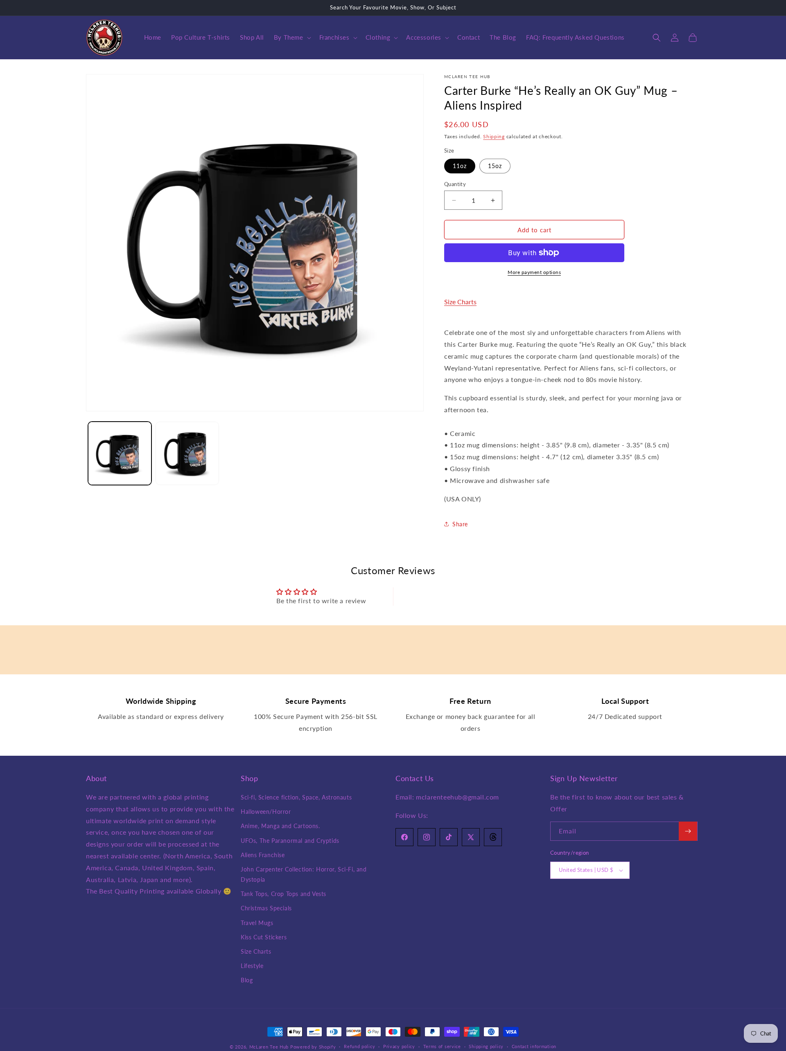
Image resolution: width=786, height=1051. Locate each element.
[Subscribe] (688, 831)
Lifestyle (252, 965)
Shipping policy (486, 1046)
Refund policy (359, 1046)
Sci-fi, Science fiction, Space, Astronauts (296, 797)
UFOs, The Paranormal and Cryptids (290, 840)
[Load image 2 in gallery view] (187, 453)
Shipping (494, 136)
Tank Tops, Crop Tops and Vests (283, 893)
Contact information (534, 1046)
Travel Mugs (257, 922)
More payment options (534, 272)
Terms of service (442, 1046)
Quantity (455, 184)
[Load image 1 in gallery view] (119, 453)
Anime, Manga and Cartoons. (280, 825)
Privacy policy (399, 1046)
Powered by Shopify (313, 1046)
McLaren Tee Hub (269, 1046)
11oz (460, 165)
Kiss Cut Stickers (264, 937)
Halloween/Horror (266, 811)
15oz (495, 165)
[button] (291, 38)
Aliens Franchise (263, 854)
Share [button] (460, 524)
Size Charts (460, 301)
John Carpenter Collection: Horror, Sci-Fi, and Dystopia (304, 874)
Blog (247, 980)
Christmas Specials (266, 908)
